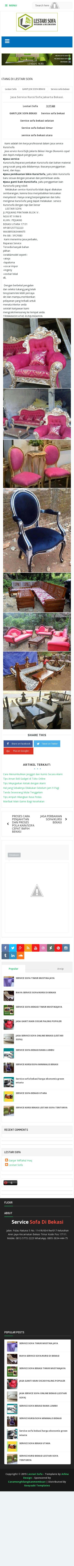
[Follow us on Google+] (20, 948)
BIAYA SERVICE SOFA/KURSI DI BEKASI (36, 992)
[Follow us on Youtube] (35, 948)
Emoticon (14, 854)
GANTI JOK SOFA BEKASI (23, 113)
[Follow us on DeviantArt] (51, 948)
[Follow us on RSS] (28, 948)
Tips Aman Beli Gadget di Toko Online (24, 778)
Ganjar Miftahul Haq (20, 1160)
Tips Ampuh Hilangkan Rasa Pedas (22, 797)
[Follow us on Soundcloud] (20, 955)
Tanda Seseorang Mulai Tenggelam (23, 792)
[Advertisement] (15, 1504)
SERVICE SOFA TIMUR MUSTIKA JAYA (35, 978)
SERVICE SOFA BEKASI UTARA (31, 1093)
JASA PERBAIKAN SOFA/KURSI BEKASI (51, 819)
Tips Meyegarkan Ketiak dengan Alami (24, 783)
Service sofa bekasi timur (37, 127)
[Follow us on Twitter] (13, 948)
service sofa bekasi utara (37, 135)
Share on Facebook (21, 743)
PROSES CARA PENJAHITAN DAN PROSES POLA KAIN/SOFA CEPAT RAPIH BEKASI (23, 824)
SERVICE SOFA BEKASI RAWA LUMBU (35, 1049)
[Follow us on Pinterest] (58, 948)
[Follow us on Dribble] (43, 948)
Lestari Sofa (16, 1165)
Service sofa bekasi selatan (37, 120)
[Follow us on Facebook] (5, 948)
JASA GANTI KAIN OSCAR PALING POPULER (39, 1021)
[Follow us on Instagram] (66, 948)
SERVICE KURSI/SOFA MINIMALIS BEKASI (37, 1064)
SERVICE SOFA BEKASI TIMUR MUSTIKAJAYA (39, 1006)
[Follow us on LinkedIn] (13, 955)
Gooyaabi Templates (37, 1485)
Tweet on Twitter (50, 743)
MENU (13, 5)
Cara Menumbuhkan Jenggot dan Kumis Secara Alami (32, 774)
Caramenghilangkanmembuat (27, 1481)
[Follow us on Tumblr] (5, 955)
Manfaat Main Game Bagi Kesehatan (23, 801)
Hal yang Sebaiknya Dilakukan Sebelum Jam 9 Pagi (31, 788)
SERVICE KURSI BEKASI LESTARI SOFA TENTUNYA (41, 1107)
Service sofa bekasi (53, 113)
